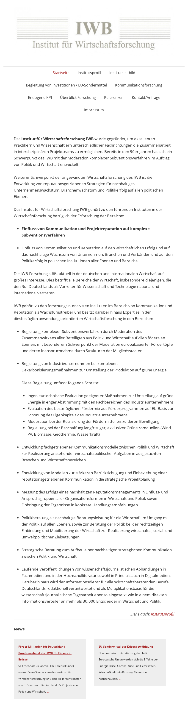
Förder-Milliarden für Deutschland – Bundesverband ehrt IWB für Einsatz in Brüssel (45, 653)
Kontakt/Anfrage (146, 97)
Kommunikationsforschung (138, 85)
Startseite (61, 72)
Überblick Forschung (78, 97)
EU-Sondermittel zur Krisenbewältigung (126, 646)
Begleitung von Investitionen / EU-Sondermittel (66, 85)
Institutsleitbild (122, 72)
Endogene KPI (40, 97)
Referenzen (114, 97)
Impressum (94, 109)
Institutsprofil (89, 72)
